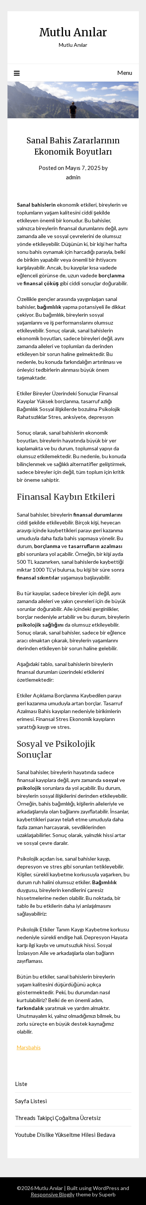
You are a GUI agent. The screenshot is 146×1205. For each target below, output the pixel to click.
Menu (124, 72)
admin (73, 177)
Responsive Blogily (52, 1194)
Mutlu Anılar (73, 32)
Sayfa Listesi (31, 1101)
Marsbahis (29, 1047)
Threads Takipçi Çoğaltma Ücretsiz (58, 1117)
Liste (21, 1083)
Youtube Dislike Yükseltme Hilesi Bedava (65, 1134)
